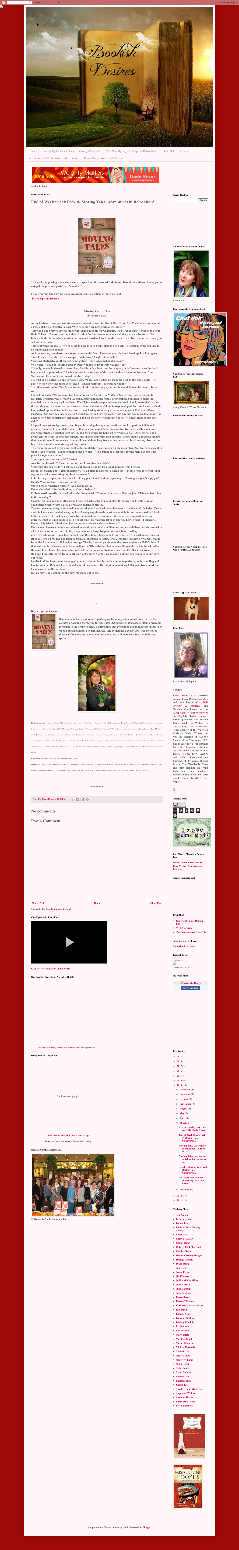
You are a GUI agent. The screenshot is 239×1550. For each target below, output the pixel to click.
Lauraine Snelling (185, 1318)
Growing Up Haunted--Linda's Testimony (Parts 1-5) (70, 151)
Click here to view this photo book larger (68, 1135)
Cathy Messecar (184, 1239)
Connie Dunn (183, 1243)
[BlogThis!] (77, 799)
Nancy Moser (183, 1355)
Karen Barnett (183, 1297)
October (184, 1099)
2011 (179, 1200)
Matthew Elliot (184, 1339)
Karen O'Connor (185, 1301)
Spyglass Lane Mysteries (189, 1389)
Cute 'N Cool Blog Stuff (188, 1247)
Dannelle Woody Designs (189, 1255)
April (183, 1118)
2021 (179, 1056)
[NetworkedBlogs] (191, 983)
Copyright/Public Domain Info (189, 922)
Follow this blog (190, 988)
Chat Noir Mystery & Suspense (190, 704)
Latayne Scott (183, 1314)
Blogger (146, 1527)
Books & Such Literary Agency (188, 1228)
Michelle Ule (182, 1351)
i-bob (125, 1527)
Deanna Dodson (184, 1259)
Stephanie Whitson (186, 1393)
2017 (179, 1066)
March (183, 1123)
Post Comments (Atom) (58, 909)
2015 (179, 1076)
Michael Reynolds (185, 1347)
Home (32, 151)
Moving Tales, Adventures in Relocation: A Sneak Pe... (192, 1159)
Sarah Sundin (183, 1372)
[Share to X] (81, 799)
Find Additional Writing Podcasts (50, 1047)
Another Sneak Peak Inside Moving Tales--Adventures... (193, 1170)
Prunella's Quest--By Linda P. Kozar (104, 158)
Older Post (156, 903)
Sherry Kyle (182, 1384)
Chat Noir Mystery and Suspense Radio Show (131, 151)
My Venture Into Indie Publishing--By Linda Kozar (192, 1180)
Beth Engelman (184, 1219)
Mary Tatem (182, 1334)
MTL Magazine (184, 928)
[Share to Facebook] (84, 799)
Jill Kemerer (182, 1276)
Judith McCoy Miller (187, 1280)
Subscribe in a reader (184, 946)
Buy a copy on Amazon (45, 298)
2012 (179, 1195)
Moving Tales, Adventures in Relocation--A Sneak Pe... (192, 1148)
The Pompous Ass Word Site (191, 932)
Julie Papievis (183, 1293)
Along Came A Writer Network (190, 712)
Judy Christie (183, 1284)
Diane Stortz (182, 1263)
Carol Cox (181, 1234)
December (185, 1089)
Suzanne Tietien (184, 1397)
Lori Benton (182, 1330)
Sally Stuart (182, 1368)
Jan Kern (181, 1268)
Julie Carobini (183, 1289)
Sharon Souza (183, 1380)
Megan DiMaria (184, 1343)
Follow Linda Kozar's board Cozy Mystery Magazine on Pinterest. (188, 866)
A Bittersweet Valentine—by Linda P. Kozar (53, 158)
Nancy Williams (184, 1360)
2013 (179, 1085)
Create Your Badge (181, 967)
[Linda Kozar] (174, 964)
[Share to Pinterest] (87, 799)
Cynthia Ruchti (184, 1251)
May (182, 1113)
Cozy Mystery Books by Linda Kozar (50, 968)
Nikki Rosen (182, 1364)
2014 (179, 1080)
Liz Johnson (182, 1326)
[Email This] (74, 799)
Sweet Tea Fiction (185, 1401)
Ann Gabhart (183, 1215)
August (184, 1108)
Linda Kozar (180, 695)
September (186, 1104)
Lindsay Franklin (185, 1322)
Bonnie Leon (182, 1223)
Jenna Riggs (182, 1272)
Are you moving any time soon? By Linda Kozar (192, 1128)
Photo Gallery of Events (176, 151)
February (185, 1189)
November (185, 1094)
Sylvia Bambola (184, 1405)
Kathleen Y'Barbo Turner (189, 1305)
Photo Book (78, 1141)
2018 (179, 1061)
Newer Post (38, 903)
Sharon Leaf (182, 1376)
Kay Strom (182, 1309)
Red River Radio (74, 1047)
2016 (179, 1071)
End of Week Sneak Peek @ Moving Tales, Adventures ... (192, 1138)
